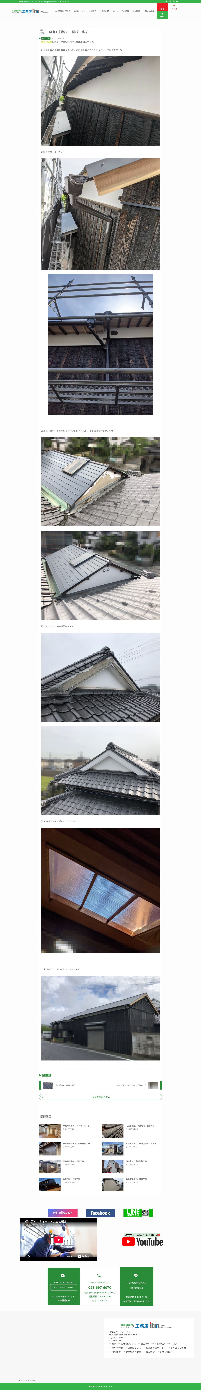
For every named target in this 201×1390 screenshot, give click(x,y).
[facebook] (166, 1)
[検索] (181, 1)
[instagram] (170, 1)
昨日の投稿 (46, 41)
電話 (162, 8)
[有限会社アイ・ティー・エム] (30, 11)
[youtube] (177, 1)
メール (174, 8)
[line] (173, 1)
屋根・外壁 (46, 38)
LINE (162, 16)
